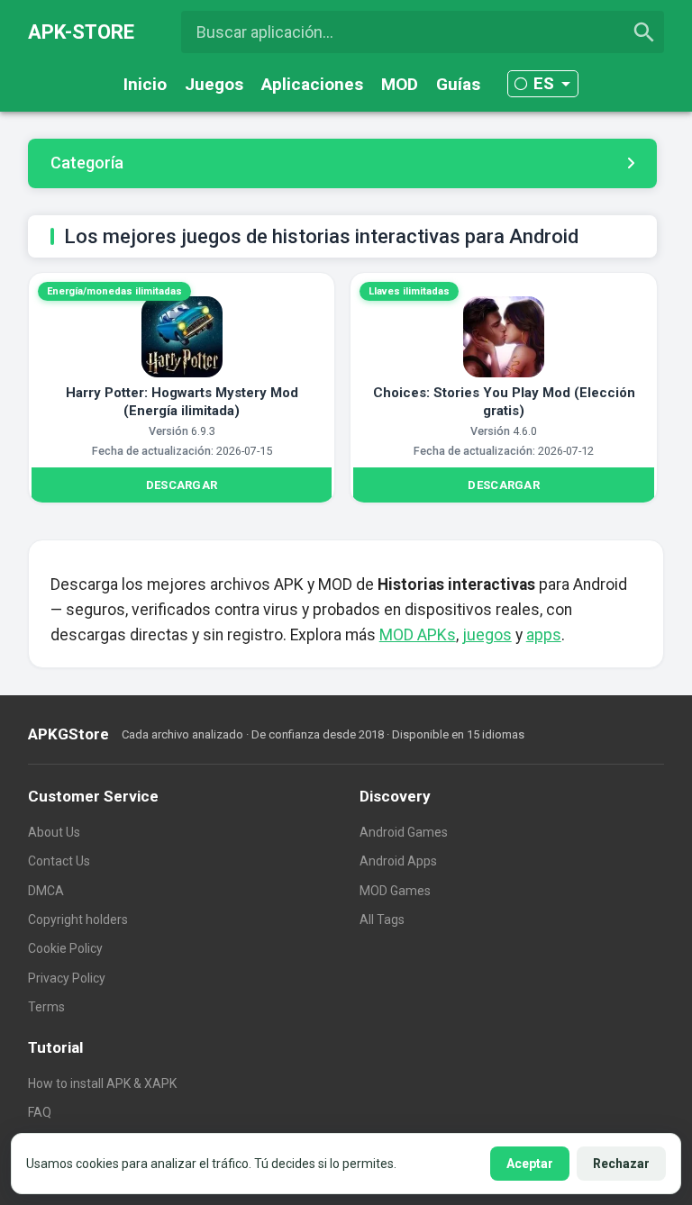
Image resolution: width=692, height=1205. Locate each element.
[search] (644, 32)
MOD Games (395, 890)
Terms (46, 1007)
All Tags (382, 919)
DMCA (46, 890)
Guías (458, 84)
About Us (54, 832)
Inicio (145, 84)
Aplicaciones (312, 84)
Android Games (404, 832)
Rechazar (621, 1163)
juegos (487, 635)
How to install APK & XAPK (102, 1083)
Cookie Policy (65, 948)
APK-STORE (81, 32)
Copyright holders (78, 919)
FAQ (39, 1112)
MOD (399, 84)
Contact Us (59, 861)
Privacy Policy (66, 978)
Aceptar (529, 1163)
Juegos (214, 84)
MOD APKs (417, 635)
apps (543, 635)
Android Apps (398, 861)
